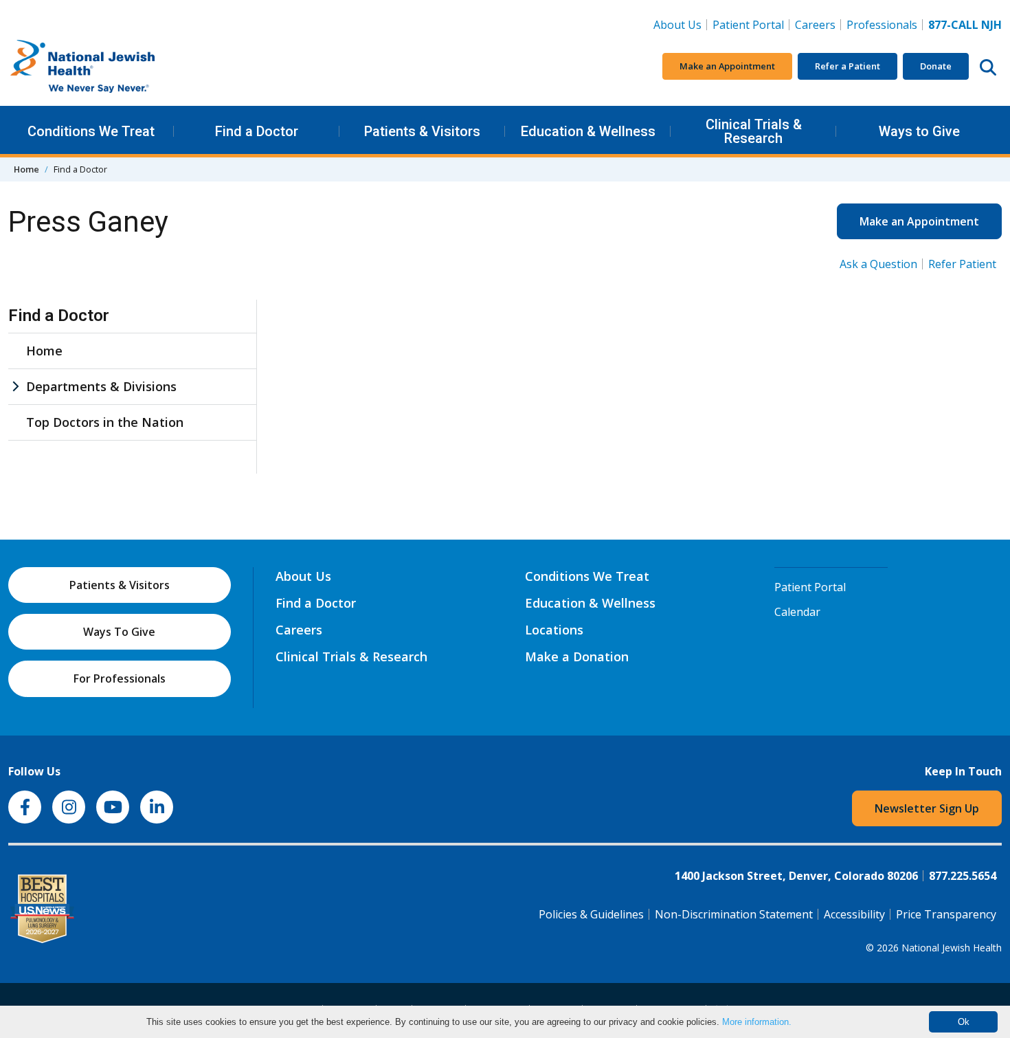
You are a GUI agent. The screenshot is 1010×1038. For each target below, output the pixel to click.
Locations (554, 629)
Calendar (797, 611)
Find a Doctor (256, 131)
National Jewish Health (951, 947)
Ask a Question (878, 264)
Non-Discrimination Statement (734, 914)
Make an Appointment (727, 66)
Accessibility (854, 914)
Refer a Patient (847, 66)
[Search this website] (988, 66)
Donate (936, 66)
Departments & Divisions (101, 386)
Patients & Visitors (422, 131)
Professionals (881, 24)
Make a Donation (577, 656)
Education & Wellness (588, 131)
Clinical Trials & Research (754, 131)
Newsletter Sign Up (927, 808)
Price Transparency (946, 914)
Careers (818, 24)
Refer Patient (962, 264)
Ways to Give (919, 131)
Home (26, 169)
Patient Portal (748, 24)
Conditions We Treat (91, 131)
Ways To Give (119, 631)
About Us (677, 24)
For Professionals (120, 678)
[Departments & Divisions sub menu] (15, 386)
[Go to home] (111, 66)
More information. (757, 1022)
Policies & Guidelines (591, 914)
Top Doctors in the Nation (104, 422)
